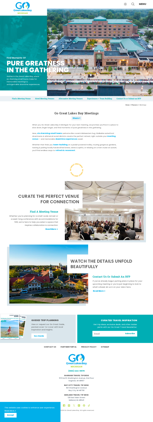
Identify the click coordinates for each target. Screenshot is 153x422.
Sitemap (105, 347)
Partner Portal (69, 347)
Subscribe (130, 333)
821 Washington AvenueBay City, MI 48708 (76, 389)
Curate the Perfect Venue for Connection (48, 199)
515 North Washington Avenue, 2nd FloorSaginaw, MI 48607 (76, 379)
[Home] (23, 7)
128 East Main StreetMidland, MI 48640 (76, 399)
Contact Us (50, 347)
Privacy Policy (89, 347)
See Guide (39, 336)
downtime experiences (66, 139)
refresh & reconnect (65, 150)
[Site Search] (133, 4)
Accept (10, 415)
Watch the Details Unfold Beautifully (101, 264)
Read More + (10, 410)
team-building (60, 144)
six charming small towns (49, 133)
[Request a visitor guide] (13, 326)
